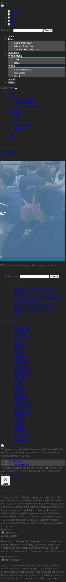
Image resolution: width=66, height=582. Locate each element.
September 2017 (22, 337)
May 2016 (19, 388)
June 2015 (19, 421)
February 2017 (21, 359)
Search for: (6, 30)
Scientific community (23, 42)
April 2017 (19, 353)
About (11, 39)
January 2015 (21, 437)
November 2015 (22, 408)
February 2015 (21, 434)
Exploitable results (22, 69)
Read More (14, 474)
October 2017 (21, 333)
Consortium (13, 52)
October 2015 (21, 411)
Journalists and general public (27, 49)
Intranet (12, 82)
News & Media (15, 55)
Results (11, 65)
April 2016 (19, 392)
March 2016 (20, 395)
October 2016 (21, 372)
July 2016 (19, 382)
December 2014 (22, 440)
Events (17, 75)
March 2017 (20, 356)
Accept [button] (4, 474)
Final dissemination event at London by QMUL (37, 295)
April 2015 (19, 427)
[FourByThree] (2, 6)
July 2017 (19, 343)
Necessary (10, 532)
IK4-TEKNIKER (21, 464)
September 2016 (22, 375)
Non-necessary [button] (9, 556)
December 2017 (22, 327)
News (16, 59)
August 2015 (20, 417)
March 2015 (20, 430)
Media (17, 62)
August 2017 (20, 340)
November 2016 (22, 369)
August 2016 (20, 379)
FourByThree (16, 461)
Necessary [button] (6, 529)
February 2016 (21, 398)
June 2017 (19, 346)
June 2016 (19, 385)
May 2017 (19, 350)
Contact (12, 78)
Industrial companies (23, 46)
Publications (19, 72)
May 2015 (19, 424)
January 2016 (21, 401)
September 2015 (22, 414)
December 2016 (22, 366)
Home (11, 35)
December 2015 (22, 405)
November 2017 (22, 330)
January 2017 (21, 363)
